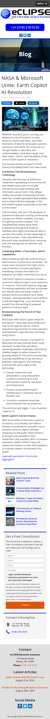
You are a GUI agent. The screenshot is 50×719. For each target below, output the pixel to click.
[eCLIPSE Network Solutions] (25, 14)
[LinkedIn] (29, 35)
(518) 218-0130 (28, 27)
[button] (42, 3)
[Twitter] (25, 35)
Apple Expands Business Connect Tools (27, 479)
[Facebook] (21, 35)
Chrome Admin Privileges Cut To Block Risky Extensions (30, 489)
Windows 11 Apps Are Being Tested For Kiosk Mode (29, 499)
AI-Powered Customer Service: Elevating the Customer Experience (26, 521)
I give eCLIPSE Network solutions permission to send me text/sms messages (22, 577)
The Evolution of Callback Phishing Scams (28, 509)
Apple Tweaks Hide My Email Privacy (25, 677)
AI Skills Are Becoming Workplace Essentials (25, 687)
